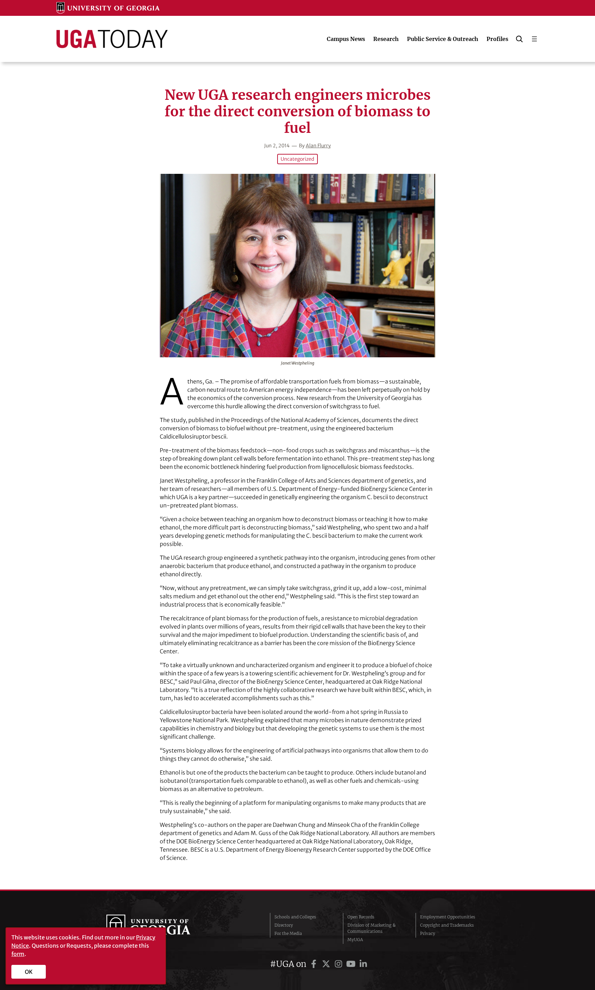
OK (29, 971)
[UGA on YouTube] (352, 964)
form (17, 953)
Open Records (360, 916)
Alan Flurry (318, 146)
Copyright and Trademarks (447, 925)
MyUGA (355, 939)
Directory (283, 925)
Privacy (427, 933)
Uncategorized (297, 159)
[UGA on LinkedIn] (363, 964)
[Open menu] (534, 39)
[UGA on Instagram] (339, 964)
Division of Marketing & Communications (371, 928)
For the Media (288, 933)
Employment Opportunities (447, 916)
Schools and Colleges (295, 916)
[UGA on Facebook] (315, 964)
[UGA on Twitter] (327, 964)
